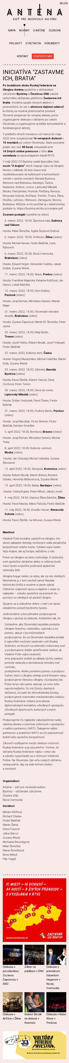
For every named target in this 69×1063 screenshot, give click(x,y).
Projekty (15, 43)
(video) (20, 373)
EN (66, 3)
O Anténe (39, 30)
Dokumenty (52, 43)
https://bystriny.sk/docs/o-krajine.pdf (40, 208)
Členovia (55, 30)
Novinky (24, 30)
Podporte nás (42, 56)
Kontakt (22, 56)
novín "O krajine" (14, 166)
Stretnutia (33, 43)
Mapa (12, 30)
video (57, 237)
